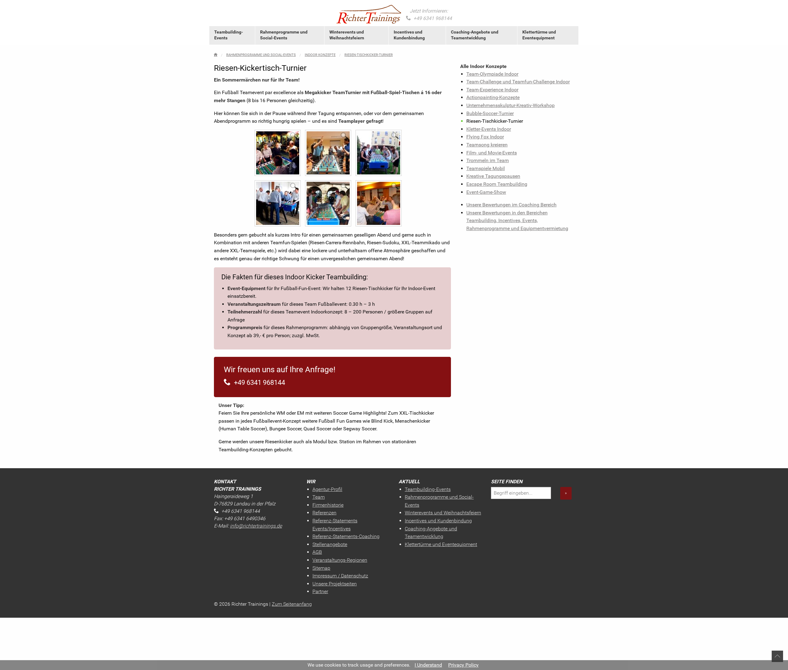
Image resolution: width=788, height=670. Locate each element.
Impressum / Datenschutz (340, 576)
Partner (320, 591)
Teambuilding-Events (228, 35)
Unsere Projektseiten (334, 584)
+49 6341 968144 (432, 18)
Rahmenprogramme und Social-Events (284, 35)
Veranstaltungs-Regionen (339, 560)
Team (318, 497)
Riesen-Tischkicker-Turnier (368, 55)
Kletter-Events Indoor (488, 129)
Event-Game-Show (486, 192)
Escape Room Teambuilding (496, 184)
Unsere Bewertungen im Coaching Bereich (511, 205)
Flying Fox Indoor (485, 137)
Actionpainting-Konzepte (493, 97)
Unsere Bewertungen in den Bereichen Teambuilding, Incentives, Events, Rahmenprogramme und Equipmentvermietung (517, 220)
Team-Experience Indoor (492, 90)
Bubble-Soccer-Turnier (490, 113)
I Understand (428, 665)
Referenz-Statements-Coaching (346, 536)
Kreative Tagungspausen (493, 176)
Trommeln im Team (487, 160)
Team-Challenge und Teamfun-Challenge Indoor (518, 82)
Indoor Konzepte (320, 55)
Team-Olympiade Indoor (492, 74)
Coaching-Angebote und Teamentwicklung (474, 35)
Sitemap (321, 568)
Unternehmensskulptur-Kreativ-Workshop (510, 105)
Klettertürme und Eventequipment (539, 35)
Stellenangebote (329, 544)
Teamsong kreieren (487, 145)
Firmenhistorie (328, 505)
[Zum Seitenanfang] (777, 656)
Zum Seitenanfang (292, 604)
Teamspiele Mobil (485, 168)
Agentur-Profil (327, 489)
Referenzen (324, 513)
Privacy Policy (463, 665)
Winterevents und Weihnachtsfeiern (346, 35)
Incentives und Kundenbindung (409, 35)
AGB (317, 552)
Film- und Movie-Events (491, 153)
